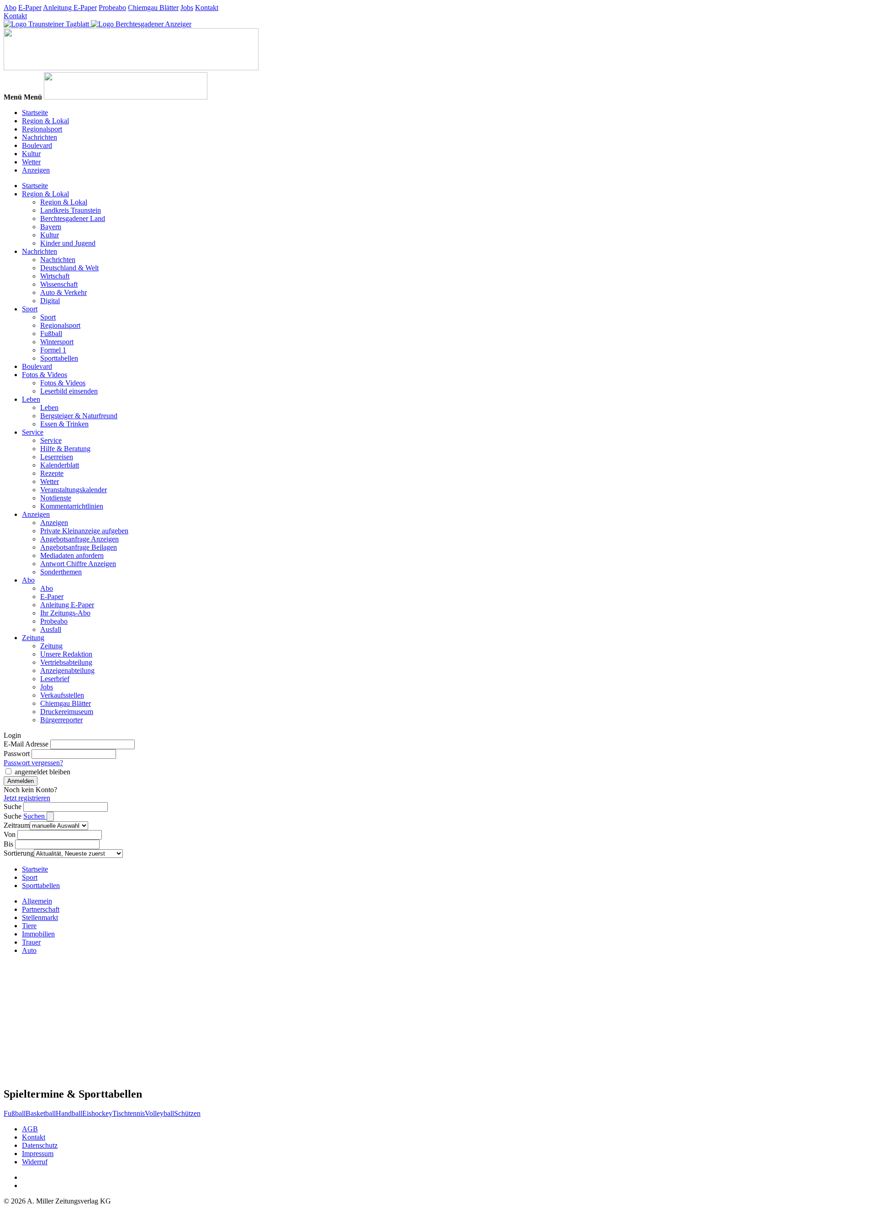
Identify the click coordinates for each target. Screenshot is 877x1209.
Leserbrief (54, 679)
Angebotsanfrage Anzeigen (79, 539)
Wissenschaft (59, 284)
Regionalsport (42, 129)
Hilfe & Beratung (65, 448)
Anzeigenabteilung (67, 670)
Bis (8, 844)
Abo (10, 7)
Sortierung (19, 853)
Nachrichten (39, 137)
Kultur (31, 154)
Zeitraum (17, 825)
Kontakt (206, 7)
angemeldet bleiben (42, 772)
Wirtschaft (54, 276)
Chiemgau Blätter (153, 7)
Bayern (50, 227)
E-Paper (30, 7)
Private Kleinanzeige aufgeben (84, 531)
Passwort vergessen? (33, 763)
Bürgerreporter (61, 720)
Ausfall (50, 629)
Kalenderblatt (59, 465)
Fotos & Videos (44, 374)
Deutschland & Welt (69, 268)
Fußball (51, 333)
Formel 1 (53, 350)
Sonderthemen (61, 572)
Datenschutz (40, 1145)
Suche (12, 806)
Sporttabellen (59, 358)
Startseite (35, 112)
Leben (31, 399)
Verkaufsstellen (62, 695)
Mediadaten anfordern (72, 555)
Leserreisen (56, 457)
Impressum (37, 1153)
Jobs (186, 7)
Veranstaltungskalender (73, 490)
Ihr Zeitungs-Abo (65, 613)
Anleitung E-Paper (70, 7)
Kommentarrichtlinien (71, 506)
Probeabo (112, 7)
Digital (50, 301)
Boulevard (37, 145)
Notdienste (55, 498)
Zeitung (33, 637)
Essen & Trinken (64, 424)
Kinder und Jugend (67, 243)
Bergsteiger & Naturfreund (78, 416)
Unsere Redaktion (66, 654)
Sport (29, 309)
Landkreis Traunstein (70, 210)
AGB (30, 1129)
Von (10, 834)
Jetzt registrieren (27, 798)
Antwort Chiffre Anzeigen (78, 564)
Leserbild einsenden (69, 391)
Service (32, 432)
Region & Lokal (45, 121)
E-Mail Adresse (26, 744)
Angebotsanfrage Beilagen (78, 547)
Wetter (31, 162)
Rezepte (51, 473)
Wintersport (57, 342)
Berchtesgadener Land (72, 218)
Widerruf (35, 1162)
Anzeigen (36, 170)
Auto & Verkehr (63, 292)
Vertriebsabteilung (66, 662)
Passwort (17, 753)
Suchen (35, 816)
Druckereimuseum (66, 711)
